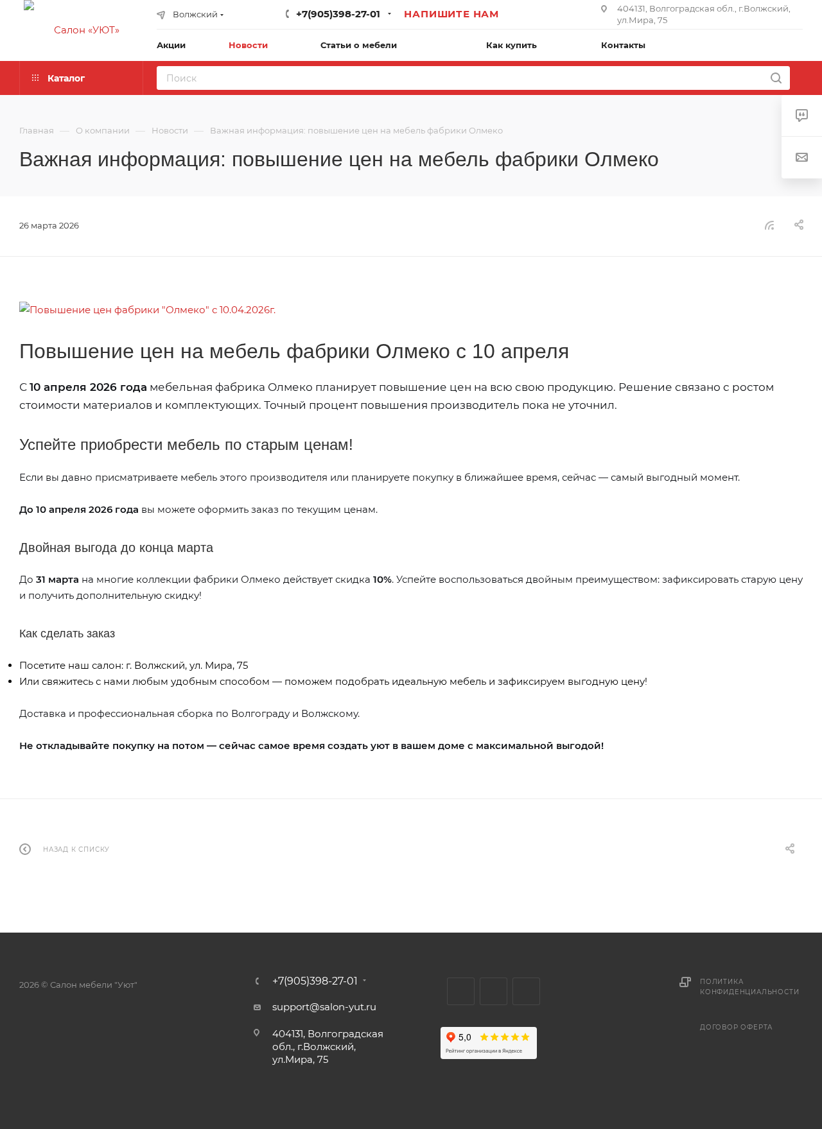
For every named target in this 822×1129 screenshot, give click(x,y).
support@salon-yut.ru (324, 1007)
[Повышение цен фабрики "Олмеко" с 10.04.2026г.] (411, 310)
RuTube (493, 991)
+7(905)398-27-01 (338, 14)
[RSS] (769, 225)
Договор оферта (736, 1027)
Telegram (461, 991)
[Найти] (776, 78)
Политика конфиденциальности (749, 987)
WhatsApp (526, 991)
